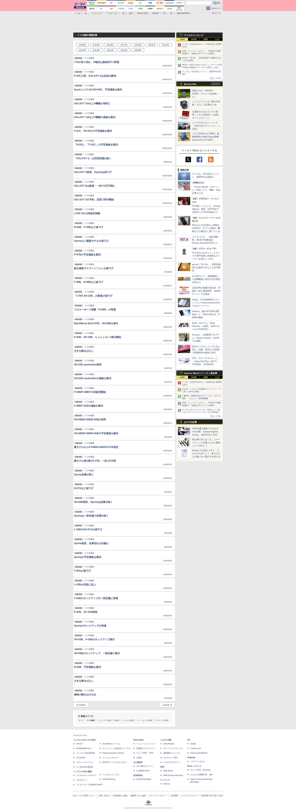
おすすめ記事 (190, 422)
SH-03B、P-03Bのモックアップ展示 (94, 639)
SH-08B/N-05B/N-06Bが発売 (90, 419)
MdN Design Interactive (173, 775)
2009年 (82, 705)
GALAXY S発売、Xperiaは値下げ (93, 172)
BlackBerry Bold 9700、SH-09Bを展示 (96, 323)
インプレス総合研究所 (85, 753)
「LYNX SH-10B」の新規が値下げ (93, 295)
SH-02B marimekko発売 (87, 364)
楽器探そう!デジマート (145, 748)
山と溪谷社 (138, 762)
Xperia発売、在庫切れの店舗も (91, 543)
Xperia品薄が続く (84, 474)
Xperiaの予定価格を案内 (87, 557)
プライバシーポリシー (158, 795)
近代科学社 (138, 775)
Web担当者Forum (83, 748)
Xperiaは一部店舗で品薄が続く (91, 515)
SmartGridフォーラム (111, 744)
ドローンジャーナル (84, 762)
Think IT (79, 744)
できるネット (81, 780)
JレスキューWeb (170, 758)
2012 (96, 50)
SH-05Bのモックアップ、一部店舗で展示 (97, 653)
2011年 (166, 705)
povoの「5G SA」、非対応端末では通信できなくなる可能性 (206, 267)
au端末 (116, 720)
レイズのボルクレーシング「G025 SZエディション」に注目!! (206, 125)
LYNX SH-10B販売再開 (87, 213)
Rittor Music (138, 740)
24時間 (194, 39)
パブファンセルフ (197, 761)
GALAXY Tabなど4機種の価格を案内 (94, 117)
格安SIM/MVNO (183, 13)
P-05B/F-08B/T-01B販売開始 (90, 392)
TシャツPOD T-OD (144, 753)
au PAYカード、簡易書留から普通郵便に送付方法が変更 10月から (207, 279)
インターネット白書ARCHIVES (89, 785)
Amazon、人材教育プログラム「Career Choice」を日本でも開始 (206, 337)
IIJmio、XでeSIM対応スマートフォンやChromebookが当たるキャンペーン (206, 302)
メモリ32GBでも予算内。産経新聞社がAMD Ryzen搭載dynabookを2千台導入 (205, 136)
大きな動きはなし (84, 351)
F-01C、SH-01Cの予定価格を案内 (93, 131)
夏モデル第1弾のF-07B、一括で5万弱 (95, 460)
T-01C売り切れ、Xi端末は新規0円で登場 (96, 62)
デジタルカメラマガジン (86, 775)
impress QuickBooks (199, 753)
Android (155, 13)
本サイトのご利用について (84, 795)
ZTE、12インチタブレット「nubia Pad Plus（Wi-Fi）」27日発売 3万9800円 (206, 361)
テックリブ (165, 780)
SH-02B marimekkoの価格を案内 (92, 378)
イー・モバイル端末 (144, 720)
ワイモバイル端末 (161, 720)
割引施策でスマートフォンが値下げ (93, 268)
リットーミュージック (145, 744)
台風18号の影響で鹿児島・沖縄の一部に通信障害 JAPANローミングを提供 (206, 291)
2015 (151, 45)
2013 (82, 50)
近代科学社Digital (143, 779)
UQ (123, 13)
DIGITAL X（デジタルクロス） (115, 762)
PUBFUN (191, 758)
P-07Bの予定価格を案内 (87, 254)
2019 (96, 45)
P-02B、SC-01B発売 (85, 612)
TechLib (166, 784)
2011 (110, 50)
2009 (138, 50)
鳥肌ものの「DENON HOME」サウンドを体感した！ (205, 93)
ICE (188, 740)
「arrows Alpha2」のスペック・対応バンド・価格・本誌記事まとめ (206, 190)
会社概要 (174, 795)
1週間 (205, 39)
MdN (162, 767)
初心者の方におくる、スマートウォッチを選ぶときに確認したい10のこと (206, 442)
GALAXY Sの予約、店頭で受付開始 (94, 199)
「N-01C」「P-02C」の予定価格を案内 (96, 144)
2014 (165, 45)
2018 (110, 45)
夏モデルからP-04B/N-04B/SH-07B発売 (96, 447)
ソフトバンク (96, 13)
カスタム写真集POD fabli (201, 775)
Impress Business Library (113, 753)
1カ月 (217, 39)
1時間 (182, 39)
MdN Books (168, 771)
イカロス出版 (165, 740)
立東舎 (139, 758)
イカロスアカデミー (171, 762)
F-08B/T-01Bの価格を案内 (88, 405)
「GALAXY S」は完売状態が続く (92, 158)
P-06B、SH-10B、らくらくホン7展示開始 (97, 337)
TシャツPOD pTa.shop (200, 770)
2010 (124, 50)
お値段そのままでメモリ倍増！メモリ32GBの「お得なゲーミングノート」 (205, 114)
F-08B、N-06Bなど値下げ (88, 282)
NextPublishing (109, 779)
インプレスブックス (111, 775)
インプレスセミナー (111, 758)
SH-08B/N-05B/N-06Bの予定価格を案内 (96, 433)
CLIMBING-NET (143, 771)
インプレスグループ (189, 795)
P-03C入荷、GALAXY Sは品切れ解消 (95, 75)
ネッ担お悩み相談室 (84, 767)
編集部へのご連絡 (138, 795)
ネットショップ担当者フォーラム (116, 748)
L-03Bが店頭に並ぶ (85, 584)
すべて (81, 720)
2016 (138, 45)
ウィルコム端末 (128, 720)
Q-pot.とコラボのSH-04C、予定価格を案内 (98, 89)
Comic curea (195, 748)
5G (164, 13)
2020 (82, 45)
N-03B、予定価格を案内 (87, 667)
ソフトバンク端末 (104, 720)
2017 (124, 45)
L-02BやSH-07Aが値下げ (88, 529)
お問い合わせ (103, 795)
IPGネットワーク (194, 766)
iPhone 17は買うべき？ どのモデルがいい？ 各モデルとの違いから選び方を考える (206, 453)
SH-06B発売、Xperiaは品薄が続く (93, 502)
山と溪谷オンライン (144, 766)
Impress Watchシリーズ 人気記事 (200, 373)
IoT (171, 13)
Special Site (190, 84)
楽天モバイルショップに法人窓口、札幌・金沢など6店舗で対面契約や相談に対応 (206, 349)
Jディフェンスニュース (173, 748)
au (86, 13)
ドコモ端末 (90, 720)
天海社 (193, 744)
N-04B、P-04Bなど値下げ (88, 227)
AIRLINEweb (168, 744)
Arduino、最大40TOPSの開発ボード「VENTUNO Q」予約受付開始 (206, 314)
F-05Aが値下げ (82, 570)
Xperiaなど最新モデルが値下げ (91, 241)
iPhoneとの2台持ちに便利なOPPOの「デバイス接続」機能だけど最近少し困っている (206, 228)
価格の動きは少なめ (85, 694)
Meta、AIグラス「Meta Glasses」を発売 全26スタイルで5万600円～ (206, 326)
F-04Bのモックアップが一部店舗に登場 (96, 598)
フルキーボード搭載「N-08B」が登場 (95, 309)
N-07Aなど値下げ (84, 488)
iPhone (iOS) (142, 13)
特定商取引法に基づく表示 (212, 795)
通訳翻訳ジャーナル (171, 753)
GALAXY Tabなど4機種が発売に (92, 103)
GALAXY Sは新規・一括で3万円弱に (94, 185)
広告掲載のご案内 (120, 795)
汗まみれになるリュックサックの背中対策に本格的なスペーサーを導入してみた (206, 255)
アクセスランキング (193, 35)
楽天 (131, 13)
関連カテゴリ (87, 716)
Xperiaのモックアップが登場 (90, 625)
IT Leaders (80, 758)
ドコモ (77, 13)
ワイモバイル (112, 13)
